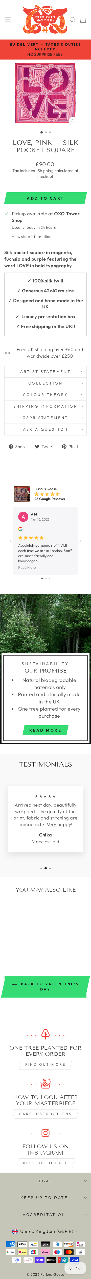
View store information (31, 236)
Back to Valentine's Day (49, 986)
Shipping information (45, 406)
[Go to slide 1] (42, 578)
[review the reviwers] (20, 530)
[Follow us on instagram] (45, 1133)
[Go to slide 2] (46, 578)
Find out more (45, 1064)
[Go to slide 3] (49, 578)
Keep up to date (45, 1163)
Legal (44, 1180)
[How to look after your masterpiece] (45, 1084)
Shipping (46, 170)
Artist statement (45, 371)
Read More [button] (27, 567)
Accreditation (44, 1214)
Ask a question (45, 429)
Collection (45, 383)
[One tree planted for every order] (45, 1034)
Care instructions (45, 1114)
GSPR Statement (45, 417)
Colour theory (45, 394)
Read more (45, 730)
